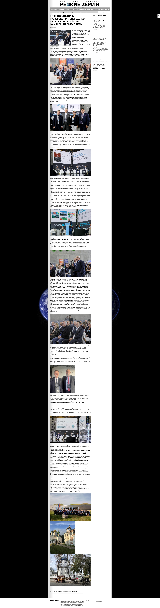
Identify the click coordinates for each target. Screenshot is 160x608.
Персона (61, 9)
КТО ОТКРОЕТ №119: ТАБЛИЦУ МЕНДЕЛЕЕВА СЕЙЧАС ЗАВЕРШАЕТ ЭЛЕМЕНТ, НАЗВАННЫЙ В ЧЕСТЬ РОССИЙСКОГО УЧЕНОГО (100, 26)
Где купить (74, 12)
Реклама (69, 12)
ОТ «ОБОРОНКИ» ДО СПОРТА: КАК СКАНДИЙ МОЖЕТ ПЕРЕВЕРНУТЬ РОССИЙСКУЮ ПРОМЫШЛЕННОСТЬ (100, 60)
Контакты (85, 12)
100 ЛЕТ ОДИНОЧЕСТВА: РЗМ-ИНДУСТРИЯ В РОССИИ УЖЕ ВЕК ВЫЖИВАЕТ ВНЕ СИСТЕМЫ (99, 38)
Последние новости (99, 15)
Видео (107, 9)
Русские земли (81, 9)
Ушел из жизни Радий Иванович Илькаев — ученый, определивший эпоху (99, 54)
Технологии (54, 9)
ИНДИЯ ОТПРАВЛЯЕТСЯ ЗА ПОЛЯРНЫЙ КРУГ (98, 21)
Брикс (67, 9)
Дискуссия (90, 9)
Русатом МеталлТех (58, 591)
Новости (53, 12)
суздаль (75, 591)
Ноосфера (101, 9)
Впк (96, 9)
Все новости (95, 70)
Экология (73, 9)
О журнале (64, 12)
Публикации (58, 12)
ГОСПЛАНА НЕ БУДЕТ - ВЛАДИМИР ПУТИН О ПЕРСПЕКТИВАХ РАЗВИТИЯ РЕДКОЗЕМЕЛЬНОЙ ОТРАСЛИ (100, 49)
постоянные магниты (68, 591)
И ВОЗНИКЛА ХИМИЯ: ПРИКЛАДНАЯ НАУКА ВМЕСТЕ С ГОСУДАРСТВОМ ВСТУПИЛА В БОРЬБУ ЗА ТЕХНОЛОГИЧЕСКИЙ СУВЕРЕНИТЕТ (100, 32)
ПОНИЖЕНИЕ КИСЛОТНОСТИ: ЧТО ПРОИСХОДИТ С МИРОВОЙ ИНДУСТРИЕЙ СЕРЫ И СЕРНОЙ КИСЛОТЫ (99, 44)
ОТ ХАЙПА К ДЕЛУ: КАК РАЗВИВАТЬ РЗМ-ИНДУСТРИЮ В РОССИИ (100, 65)
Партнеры (80, 12)
